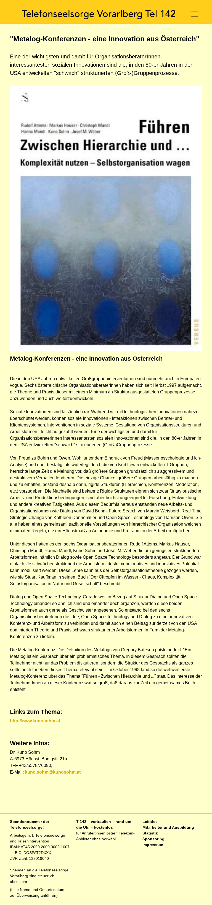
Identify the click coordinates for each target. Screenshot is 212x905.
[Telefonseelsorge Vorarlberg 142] (99, 14)
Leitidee (150, 821)
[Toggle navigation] (194, 14)
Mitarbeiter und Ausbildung (168, 827)
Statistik (150, 833)
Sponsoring (153, 839)
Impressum (152, 844)
